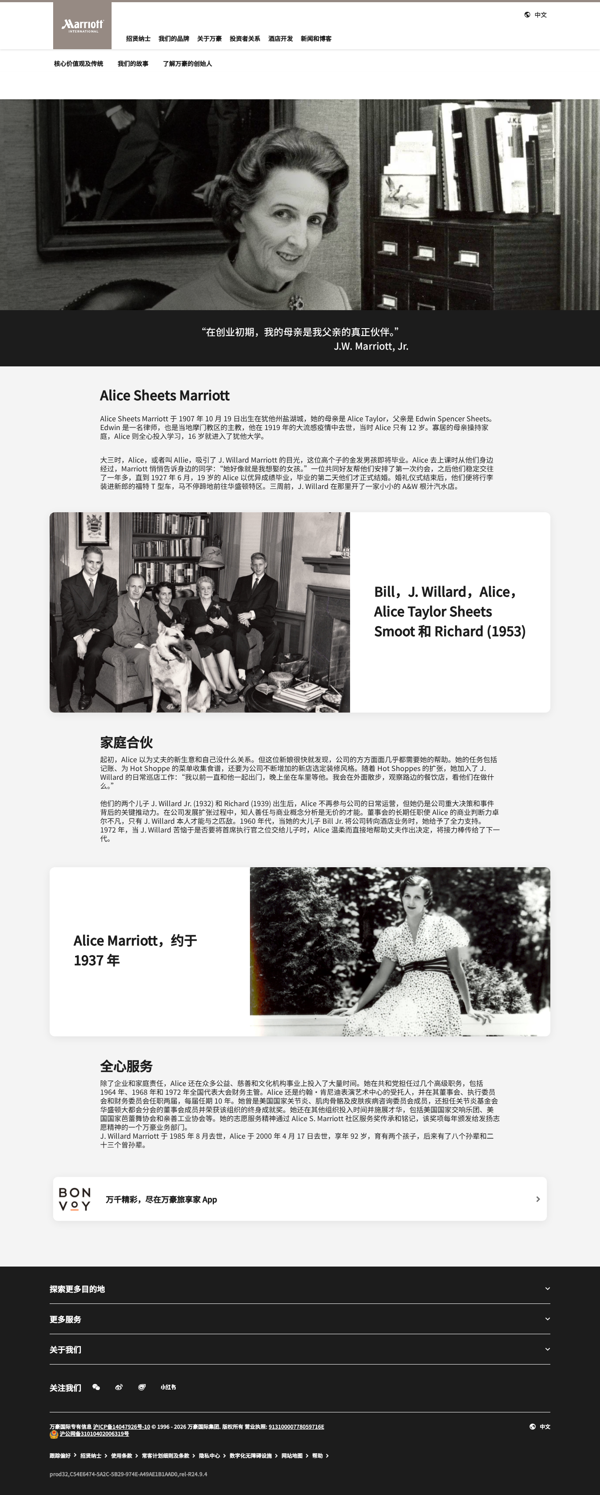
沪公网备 (70, 1433)
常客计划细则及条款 (165, 1455)
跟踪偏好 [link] (60, 1455)
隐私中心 (209, 1455)
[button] (535, 13)
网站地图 (292, 1455)
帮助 (317, 1455)
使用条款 (121, 1455)
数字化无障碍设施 (251, 1455)
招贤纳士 (90, 1455)
